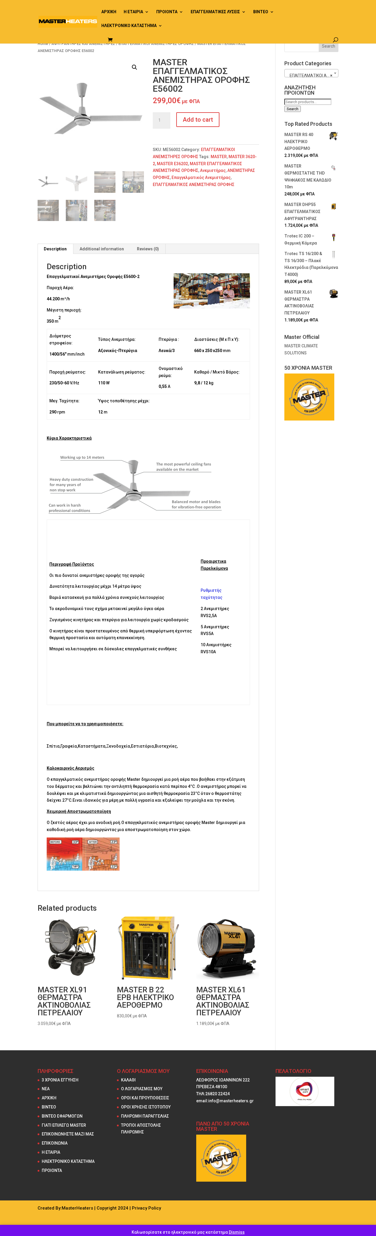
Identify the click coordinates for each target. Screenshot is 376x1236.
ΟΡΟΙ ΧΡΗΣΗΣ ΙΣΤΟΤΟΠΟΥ (146, 1107)
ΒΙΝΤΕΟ (260, 12)
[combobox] (311, 73)
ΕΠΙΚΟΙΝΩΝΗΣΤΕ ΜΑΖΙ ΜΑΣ (68, 1134)
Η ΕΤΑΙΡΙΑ (133, 12)
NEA (46, 1088)
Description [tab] (55, 249)
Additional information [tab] (102, 249)
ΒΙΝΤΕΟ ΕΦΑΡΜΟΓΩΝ (62, 1116)
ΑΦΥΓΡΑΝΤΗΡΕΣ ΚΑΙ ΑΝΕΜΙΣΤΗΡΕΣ (83, 43)
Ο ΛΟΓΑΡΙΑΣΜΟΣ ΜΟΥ (141, 1088)
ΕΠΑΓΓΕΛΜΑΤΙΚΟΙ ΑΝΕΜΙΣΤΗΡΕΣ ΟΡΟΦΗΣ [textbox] (312, 75)
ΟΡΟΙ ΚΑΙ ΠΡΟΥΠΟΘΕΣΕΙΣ (145, 1098)
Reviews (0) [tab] (148, 249)
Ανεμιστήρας (213, 170)
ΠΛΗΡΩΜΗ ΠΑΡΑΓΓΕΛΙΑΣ (145, 1116)
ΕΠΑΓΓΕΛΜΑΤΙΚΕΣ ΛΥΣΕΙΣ (215, 12)
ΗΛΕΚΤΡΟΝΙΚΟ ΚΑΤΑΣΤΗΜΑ (129, 26)
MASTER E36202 (172, 163)
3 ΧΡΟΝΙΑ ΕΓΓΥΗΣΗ (60, 1080)
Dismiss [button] (237, 1232)
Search (292, 109)
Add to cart (198, 119)
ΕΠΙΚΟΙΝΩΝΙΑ (55, 1143)
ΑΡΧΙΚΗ (108, 12)
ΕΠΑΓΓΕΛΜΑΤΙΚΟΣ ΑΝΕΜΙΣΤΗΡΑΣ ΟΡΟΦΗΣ (193, 184)
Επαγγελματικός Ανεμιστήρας (201, 177)
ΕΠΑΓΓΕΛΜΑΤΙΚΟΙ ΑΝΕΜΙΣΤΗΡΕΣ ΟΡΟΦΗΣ (156, 43)
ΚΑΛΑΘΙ (128, 1080)
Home (43, 43)
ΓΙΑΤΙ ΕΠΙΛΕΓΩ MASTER (64, 1125)
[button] (134, 67)
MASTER (219, 156)
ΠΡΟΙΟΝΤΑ (166, 12)
